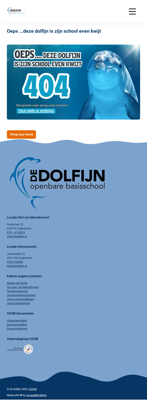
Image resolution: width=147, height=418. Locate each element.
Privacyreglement (17, 328)
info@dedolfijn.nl (17, 236)
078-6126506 (15, 261)
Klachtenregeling (17, 324)
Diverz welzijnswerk (18, 303)
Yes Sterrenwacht (17, 291)
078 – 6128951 (16, 232)
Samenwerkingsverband (21, 295)
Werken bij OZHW (17, 283)
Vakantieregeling (17, 320)
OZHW (33, 389)
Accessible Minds (36, 395)
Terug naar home (21, 134)
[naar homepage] (73, 181)
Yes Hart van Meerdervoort (23, 287)
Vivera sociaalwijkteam (20, 299)
